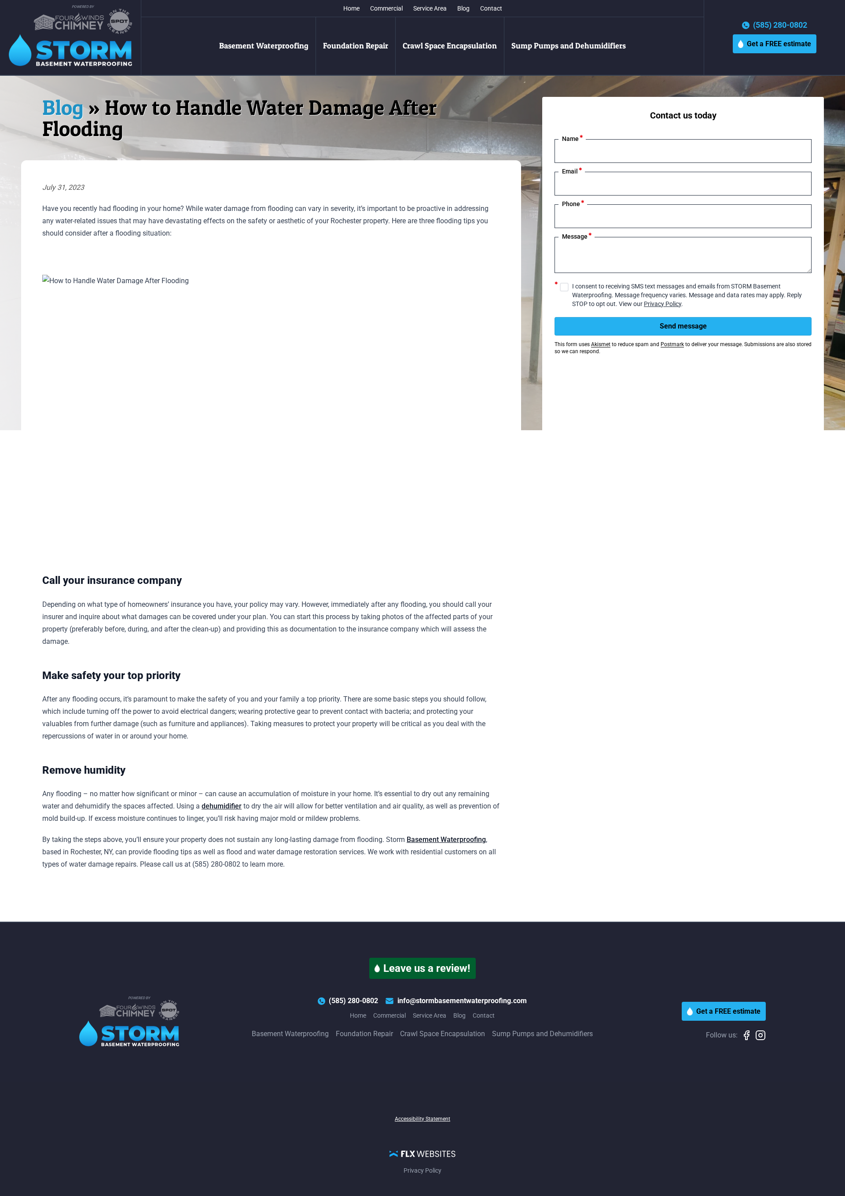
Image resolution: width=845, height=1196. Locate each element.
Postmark (672, 344)
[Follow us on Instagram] (760, 1035)
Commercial (386, 8)
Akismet (600, 344)
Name (572, 138)
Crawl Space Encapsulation (450, 45)
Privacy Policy (662, 303)
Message (577, 236)
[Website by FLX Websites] (422, 1153)
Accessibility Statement (422, 1119)
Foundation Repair (355, 45)
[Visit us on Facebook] (748, 1035)
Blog (463, 8)
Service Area (430, 8)
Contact (491, 8)
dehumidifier (222, 806)
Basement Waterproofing (264, 45)
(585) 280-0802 (780, 25)
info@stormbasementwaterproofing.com (462, 1001)
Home (351, 8)
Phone (573, 203)
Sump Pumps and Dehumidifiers (568, 45)
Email (572, 170)
